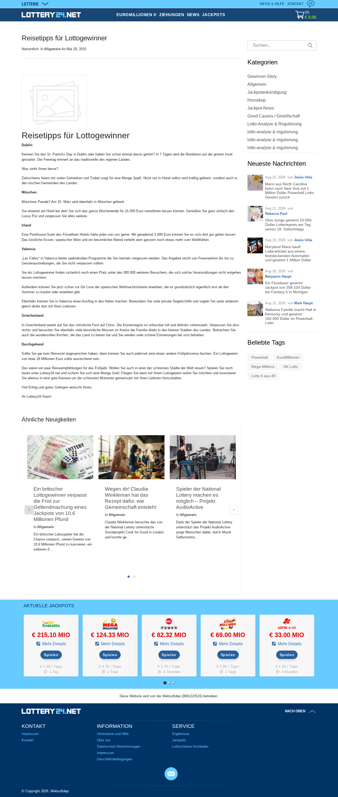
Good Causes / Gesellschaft (273, 116)
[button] (165, 683)
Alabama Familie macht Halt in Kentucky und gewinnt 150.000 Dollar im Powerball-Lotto (290, 316)
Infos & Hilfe (272, 4)
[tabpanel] (60, 502)
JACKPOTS (213, 14)
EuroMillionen (288, 357)
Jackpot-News (260, 108)
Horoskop (256, 100)
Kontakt (296, 4)
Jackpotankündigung (267, 92)
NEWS (193, 14)
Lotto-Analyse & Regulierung (274, 124)
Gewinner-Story (262, 76)
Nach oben (295, 711)
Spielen (51, 655)
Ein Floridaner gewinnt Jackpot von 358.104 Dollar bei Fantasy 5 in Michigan (288, 287)
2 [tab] (134, 577)
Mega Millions (262, 366)
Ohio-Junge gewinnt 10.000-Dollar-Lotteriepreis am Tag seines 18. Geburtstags (289, 224)
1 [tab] (129, 577)
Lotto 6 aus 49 (263, 376)
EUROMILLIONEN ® (136, 14)
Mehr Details (53, 644)
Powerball (259, 357)
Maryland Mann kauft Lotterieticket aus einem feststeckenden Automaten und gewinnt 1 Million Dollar (288, 253)
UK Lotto (290, 366)
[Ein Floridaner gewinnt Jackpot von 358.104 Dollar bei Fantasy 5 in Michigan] (255, 276)
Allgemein (52, 49)
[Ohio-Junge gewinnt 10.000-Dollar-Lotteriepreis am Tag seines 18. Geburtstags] (255, 213)
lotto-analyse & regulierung (272, 132)
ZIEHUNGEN (171, 14)
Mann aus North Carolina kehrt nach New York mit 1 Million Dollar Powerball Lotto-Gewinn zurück (290, 190)
